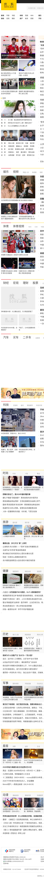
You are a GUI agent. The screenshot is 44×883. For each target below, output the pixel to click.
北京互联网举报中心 (27, 850)
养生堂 (18, 155)
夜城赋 (26, 146)
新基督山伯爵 (19, 149)
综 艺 (3, 155)
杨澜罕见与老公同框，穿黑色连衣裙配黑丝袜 (20, 508)
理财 (13, 18)
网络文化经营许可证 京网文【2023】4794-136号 (17, 859)
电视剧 (34, 172)
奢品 (38, 473)
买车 (16, 337)
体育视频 (18, 226)
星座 (5, 745)
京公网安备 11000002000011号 (14, 861)
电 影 (3, 149)
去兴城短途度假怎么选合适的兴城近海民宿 (19, 560)
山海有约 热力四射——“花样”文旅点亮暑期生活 (20, 547)
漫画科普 (28, 795)
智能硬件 (29, 405)
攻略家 (39, 522)
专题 (13, 15)
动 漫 (3, 152)
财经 (6, 283)
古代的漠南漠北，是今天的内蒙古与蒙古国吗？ (21, 669)
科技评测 (39, 405)
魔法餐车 (24, 152)
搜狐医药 (16, 571)
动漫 (5, 794)
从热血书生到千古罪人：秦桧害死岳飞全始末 (20, 662)
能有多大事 (20, 143)
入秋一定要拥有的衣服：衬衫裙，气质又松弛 (20, 511)
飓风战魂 (31, 152)
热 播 (3, 143)
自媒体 (37, 338)
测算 (14, 746)
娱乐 (6, 171)
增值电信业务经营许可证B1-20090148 (14, 857)
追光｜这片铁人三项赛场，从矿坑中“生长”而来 (20, 659)
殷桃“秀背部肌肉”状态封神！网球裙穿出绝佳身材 (21, 505)
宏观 (7, 18)
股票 (35, 283)
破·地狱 (11, 149)
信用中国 (5, 863)
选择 (24, 155)
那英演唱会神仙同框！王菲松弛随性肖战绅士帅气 (21, 501)
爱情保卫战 (30, 155)
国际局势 (16, 683)
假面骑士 (11, 152)
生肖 (38, 746)
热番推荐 (40, 795)
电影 (41, 172)
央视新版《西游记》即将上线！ (15, 833)
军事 (7, 15)
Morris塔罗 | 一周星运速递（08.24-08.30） (19, 784)
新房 (26, 18)
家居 (31, 18)
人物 (26, 473)
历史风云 (40, 683)
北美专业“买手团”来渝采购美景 (14, 550)
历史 (5, 634)
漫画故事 (16, 795)
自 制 (3, 146)
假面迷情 (11, 146)
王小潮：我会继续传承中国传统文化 (20, 120)
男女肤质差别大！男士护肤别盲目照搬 (17, 606)
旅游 (5, 522)
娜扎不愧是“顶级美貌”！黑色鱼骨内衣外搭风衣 (20, 498)
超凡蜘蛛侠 (29, 149)
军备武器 (28, 683)
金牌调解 (11, 155)
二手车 (27, 337)
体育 (6, 226)
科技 (6, 404)
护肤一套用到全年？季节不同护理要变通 (18, 609)
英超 (26, 15)
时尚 (5, 473)
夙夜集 (32, 146)
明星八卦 (26, 172)
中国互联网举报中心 (12, 850)
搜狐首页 (9, 5)
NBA (31, 15)
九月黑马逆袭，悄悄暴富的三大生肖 (16, 774)
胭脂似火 (19, 146)
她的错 (32, 143)
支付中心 (40, 876)
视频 (16, 171)
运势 (26, 746)
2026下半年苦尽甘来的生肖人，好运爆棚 (18, 781)
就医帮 (39, 571)
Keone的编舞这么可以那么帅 (17, 126)
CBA (36, 227)
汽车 (6, 337)
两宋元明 (40, 634)
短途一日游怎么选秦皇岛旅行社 (15, 557)
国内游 (15, 522)
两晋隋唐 (28, 634)
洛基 (27, 143)
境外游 (27, 522)
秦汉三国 (16, 634)
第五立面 (11, 143)
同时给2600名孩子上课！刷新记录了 (20, 123)
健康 (5, 571)
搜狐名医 (28, 571)
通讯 (22, 405)
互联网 (15, 405)
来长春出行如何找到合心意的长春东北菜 (18, 553)
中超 (42, 227)
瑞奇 (17, 152)
